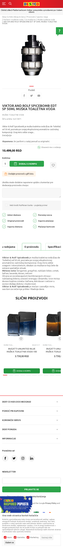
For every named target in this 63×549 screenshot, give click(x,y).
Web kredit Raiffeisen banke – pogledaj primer (29, 205)
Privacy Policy (50, 503)
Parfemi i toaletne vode (13, 20)
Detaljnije (7, 135)
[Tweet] (31, 95)
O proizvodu (31, 246)
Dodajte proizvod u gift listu (21, 174)
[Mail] (38, 95)
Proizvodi (31, 17)
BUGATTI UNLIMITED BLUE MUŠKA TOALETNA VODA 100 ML (22, 351)
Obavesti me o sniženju (51, 147)
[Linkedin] (32, 458)
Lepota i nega (42, 17)
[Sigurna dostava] (4, 226)
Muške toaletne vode (46, 20)
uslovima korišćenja (37, 496)
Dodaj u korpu (28, 164)
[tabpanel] (31, 55)
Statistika (21, 537)
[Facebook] (24, 95)
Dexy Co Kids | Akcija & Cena (13, 17)
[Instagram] (23, 458)
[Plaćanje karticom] (35, 226)
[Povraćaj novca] (35, 215)
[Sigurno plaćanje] (35, 220)
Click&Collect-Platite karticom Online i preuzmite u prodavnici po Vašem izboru (31, 11)
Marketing (34, 537)
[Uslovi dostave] (4, 215)
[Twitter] (14, 458)
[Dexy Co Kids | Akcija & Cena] (31, 4)
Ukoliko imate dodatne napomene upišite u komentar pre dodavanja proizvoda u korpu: (27, 184)
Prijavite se (31, 489)
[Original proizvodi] (4, 220)
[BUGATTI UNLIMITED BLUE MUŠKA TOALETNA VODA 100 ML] (22, 324)
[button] (53, 165)
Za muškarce (30, 20)
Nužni (9, 537)
